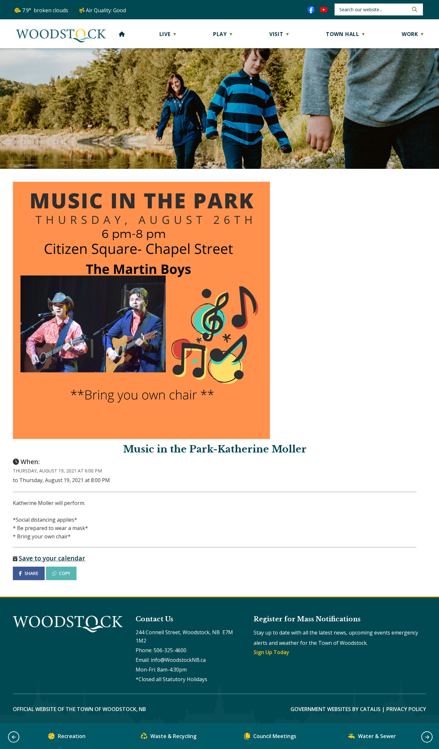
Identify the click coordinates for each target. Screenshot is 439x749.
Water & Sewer (377, 736)
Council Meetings (274, 736)
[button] (414, 9)
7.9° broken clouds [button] (45, 10)
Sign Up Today (271, 652)
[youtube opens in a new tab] (323, 10)
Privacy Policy (406, 709)
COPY (64, 573)
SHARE (31, 573)
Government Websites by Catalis (336, 709)
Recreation (71, 736)
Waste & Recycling (173, 736)
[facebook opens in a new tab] (311, 10)
